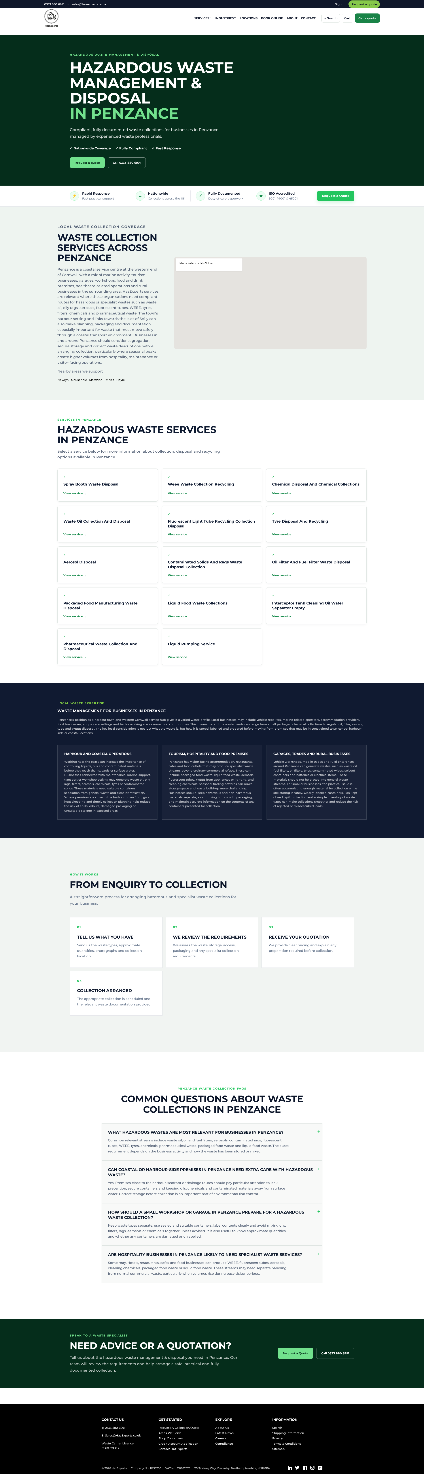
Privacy (277, 1438)
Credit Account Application (178, 1443)
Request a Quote (335, 196)
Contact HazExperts (173, 1449)
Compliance (224, 1443)
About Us (222, 1427)
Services (201, 18)
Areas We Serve (170, 1433)
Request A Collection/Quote (179, 1427)
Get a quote (367, 18)
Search (277, 1427)
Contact (308, 18)
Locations (248, 18)
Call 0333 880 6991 (127, 162)
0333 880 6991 (54, 4)
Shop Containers (171, 1438)
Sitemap (278, 1449)
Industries (224, 18)
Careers (220, 1438)
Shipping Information (288, 1433)
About (292, 18)
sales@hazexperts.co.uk (89, 4)
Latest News (224, 1433)
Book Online (272, 18)
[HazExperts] (62, 18)
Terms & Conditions (286, 1443)
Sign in (340, 4)
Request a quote (364, 4)
